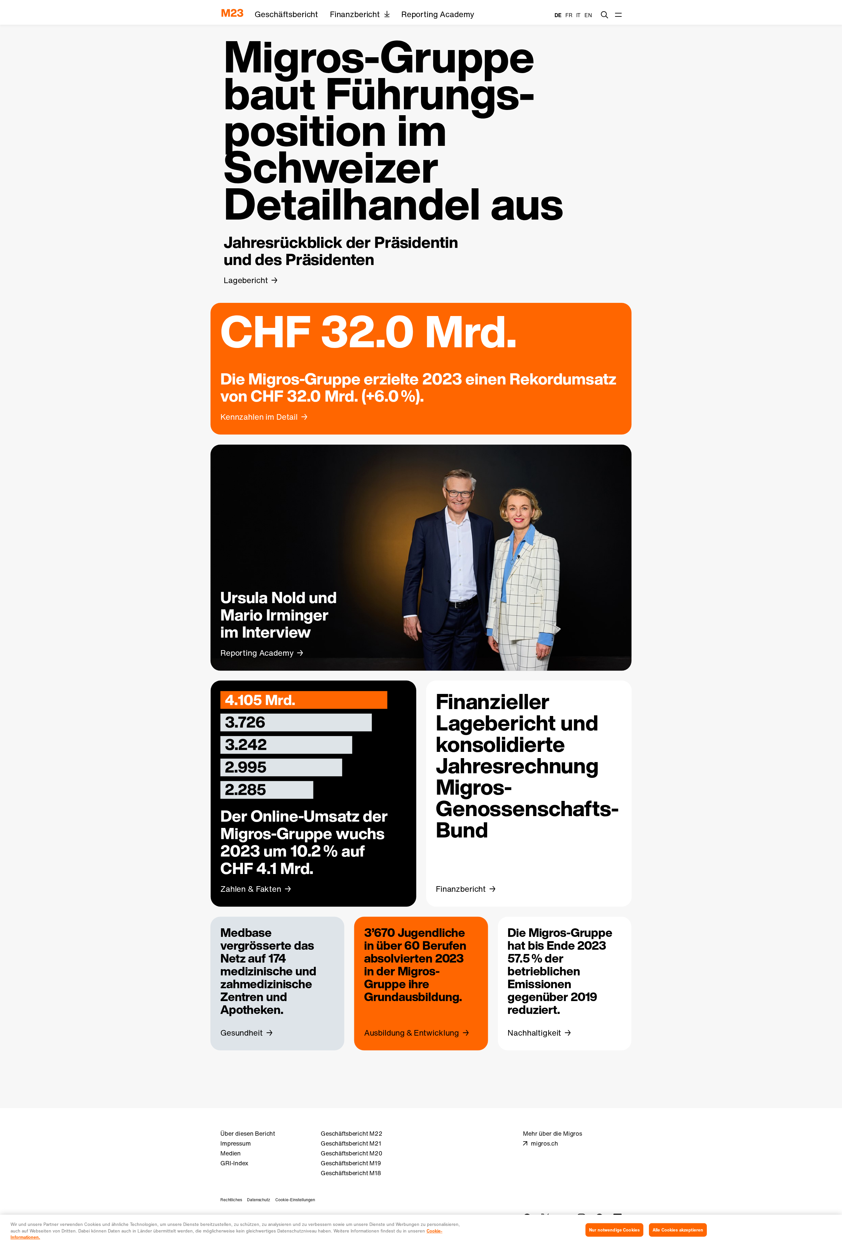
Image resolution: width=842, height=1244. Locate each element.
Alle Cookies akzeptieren (678, 1230)
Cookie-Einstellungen (295, 1200)
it (578, 15)
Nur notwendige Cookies (614, 1230)
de (558, 15)
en (588, 15)
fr (568, 15)
